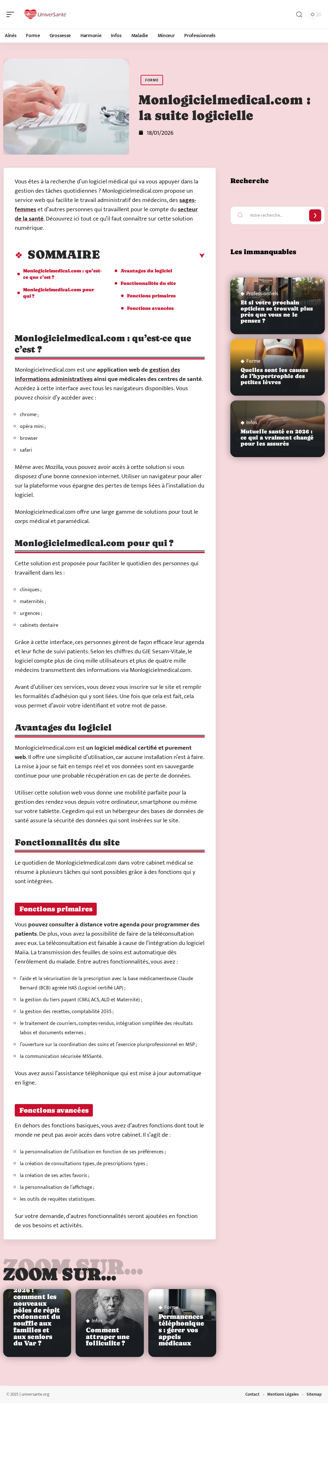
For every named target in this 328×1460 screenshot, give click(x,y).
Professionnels (262, 293)
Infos (97, 1321)
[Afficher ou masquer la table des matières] (152, 256)
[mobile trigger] (11, 14)
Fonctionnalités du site (148, 283)
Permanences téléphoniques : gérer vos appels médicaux (181, 1330)
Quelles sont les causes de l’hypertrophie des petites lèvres (274, 376)
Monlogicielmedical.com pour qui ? (58, 293)
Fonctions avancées (150, 308)
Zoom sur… (60, 1274)
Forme (152, 80)
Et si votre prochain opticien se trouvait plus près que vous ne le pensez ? (277, 311)
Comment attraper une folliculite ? (107, 1336)
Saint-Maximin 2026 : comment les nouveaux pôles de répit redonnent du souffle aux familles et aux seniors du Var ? (36, 1310)
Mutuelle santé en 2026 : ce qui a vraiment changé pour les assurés (277, 437)
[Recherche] (299, 15)
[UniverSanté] (46, 14)
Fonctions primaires (151, 295)
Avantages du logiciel (146, 270)
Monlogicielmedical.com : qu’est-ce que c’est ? (62, 274)
